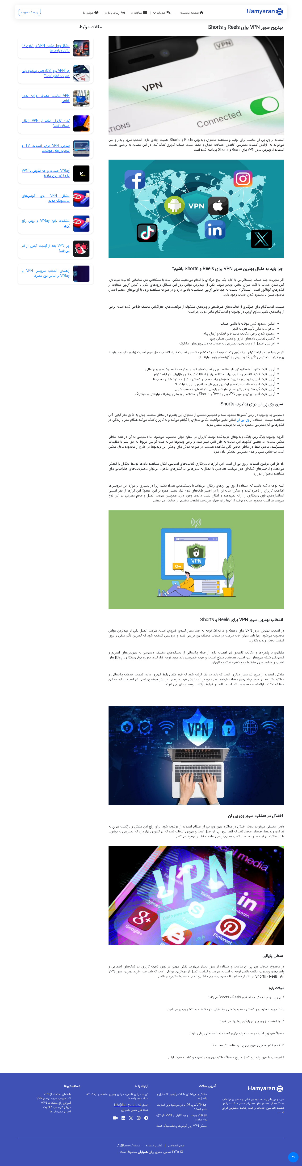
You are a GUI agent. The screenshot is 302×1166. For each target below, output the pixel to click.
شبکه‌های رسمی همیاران (134, 1110)
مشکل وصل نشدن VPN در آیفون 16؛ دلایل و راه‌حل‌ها (46, 48)
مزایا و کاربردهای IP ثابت (57, 1107)
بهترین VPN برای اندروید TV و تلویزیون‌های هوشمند (46, 148)
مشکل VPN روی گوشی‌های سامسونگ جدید (46, 198)
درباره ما (88, 13)
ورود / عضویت (29, 12)
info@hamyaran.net (127, 1104)
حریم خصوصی (176, 1145)
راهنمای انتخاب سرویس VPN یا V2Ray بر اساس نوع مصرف (46, 273)
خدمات (161, 13)
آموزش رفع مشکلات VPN (56, 1103)
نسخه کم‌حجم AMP (128, 1145)
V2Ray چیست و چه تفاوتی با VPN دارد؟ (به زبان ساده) (46, 173)
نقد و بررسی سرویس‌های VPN (54, 1098)
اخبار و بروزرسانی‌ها (60, 1111)
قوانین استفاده (154, 1145)
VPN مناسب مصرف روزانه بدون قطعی (46, 98)
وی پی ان (243, 420)
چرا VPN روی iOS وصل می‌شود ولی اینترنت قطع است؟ (46, 73)
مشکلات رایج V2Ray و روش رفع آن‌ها (46, 223)
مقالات (138, 13)
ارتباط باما (114, 13)
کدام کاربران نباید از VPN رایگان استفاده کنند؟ (46, 123)
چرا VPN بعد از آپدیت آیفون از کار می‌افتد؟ (46, 248)
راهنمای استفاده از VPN (57, 1094)
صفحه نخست (190, 13)
